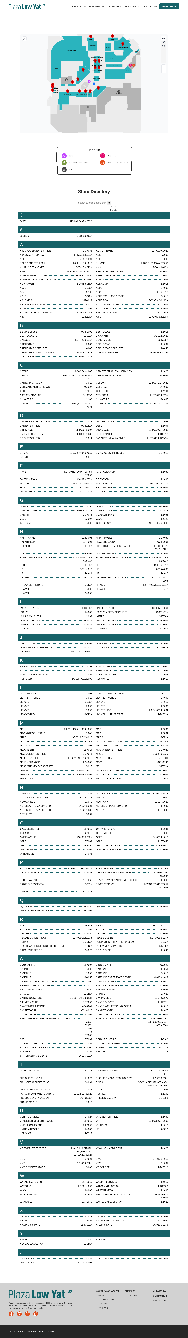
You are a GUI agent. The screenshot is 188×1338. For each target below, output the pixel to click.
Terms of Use (102, 1304)
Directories (114, 6)
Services (101, 1296)
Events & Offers (131, 1296)
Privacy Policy (103, 1308)
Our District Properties (106, 1300)
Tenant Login (169, 7)
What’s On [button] (94, 6)
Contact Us (150, 6)
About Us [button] (76, 6)
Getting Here (132, 6)
